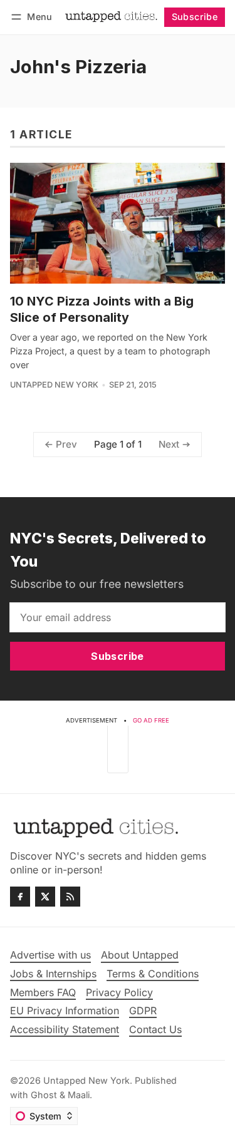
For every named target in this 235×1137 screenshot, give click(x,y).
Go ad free (151, 720)
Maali (79, 1094)
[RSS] (70, 897)
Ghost (44, 1094)
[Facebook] (20, 897)
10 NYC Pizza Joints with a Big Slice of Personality (102, 309)
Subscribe (195, 16)
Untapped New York (54, 384)
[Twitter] (45, 897)
